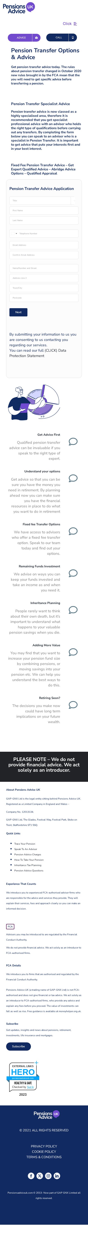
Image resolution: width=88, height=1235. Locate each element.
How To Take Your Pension (29, 860)
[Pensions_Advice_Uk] (19, 3)
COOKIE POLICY (44, 1152)
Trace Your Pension (24, 843)
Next (18, 312)
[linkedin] (57, 1176)
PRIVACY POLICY (44, 1146)
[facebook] (31, 1176)
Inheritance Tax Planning (27, 865)
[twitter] (39, 1176)
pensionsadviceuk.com (23, 1078)
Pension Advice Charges (27, 854)
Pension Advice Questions (28, 870)
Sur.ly (30, 1087)
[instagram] (48, 1176)
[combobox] (14, 234)
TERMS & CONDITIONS (44, 1157)
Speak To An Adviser (25, 849)
